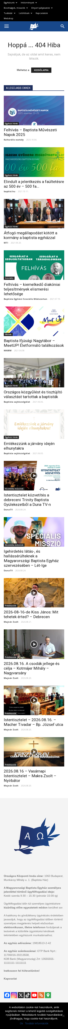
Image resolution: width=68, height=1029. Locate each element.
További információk (36, 1023)
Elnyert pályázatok (40, 7)
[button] (62, 26)
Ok (21, 1023)
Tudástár (8, 13)
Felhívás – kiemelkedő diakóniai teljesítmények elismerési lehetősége (32, 289)
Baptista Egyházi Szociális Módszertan (25, 298)
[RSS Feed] (41, 995)
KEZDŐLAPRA (41, 70)
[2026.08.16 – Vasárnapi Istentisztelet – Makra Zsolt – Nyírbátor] (34, 752)
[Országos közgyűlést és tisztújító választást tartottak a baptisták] (34, 373)
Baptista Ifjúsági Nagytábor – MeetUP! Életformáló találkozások (34, 343)
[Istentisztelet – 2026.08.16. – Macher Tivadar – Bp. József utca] (34, 700)
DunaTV (8, 509)
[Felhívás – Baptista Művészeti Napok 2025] (34, 110)
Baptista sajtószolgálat (17, 401)
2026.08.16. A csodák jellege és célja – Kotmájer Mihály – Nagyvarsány (32, 668)
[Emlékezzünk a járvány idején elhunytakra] (34, 424)
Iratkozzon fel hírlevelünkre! (22, 970)
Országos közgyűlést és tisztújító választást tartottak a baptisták (33, 394)
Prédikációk (10, 605)
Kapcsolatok (42, 13)
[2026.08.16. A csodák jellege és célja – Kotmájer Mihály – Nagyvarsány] (34, 644)
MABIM (8, 350)
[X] (21, 995)
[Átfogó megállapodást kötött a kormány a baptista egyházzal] (34, 213)
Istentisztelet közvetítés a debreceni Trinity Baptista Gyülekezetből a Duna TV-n (27, 500)
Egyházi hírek (11, 123)
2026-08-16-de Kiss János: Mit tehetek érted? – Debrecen (31, 614)
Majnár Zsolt (11, 621)
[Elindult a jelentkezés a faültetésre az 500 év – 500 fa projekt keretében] (34, 162)
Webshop (8, 18)
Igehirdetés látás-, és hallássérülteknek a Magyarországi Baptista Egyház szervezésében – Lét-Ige (31, 558)
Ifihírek (8, 334)
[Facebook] (7, 995)
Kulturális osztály (14, 139)
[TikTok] (28, 995)
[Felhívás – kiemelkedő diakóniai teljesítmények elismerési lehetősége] (34, 265)
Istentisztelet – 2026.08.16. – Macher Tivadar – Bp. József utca (33, 722)
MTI (6, 242)
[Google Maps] (48, 995)
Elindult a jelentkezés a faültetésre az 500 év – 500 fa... (34, 184)
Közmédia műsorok (14, 488)
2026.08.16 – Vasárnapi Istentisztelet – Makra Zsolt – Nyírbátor (30, 776)
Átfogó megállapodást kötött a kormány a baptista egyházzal (30, 235)
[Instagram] (14, 995)
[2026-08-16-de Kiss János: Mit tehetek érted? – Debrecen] (34, 593)
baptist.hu (9, 191)
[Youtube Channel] (34, 995)
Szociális (9, 278)
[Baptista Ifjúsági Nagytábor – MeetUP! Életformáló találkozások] (34, 321)
